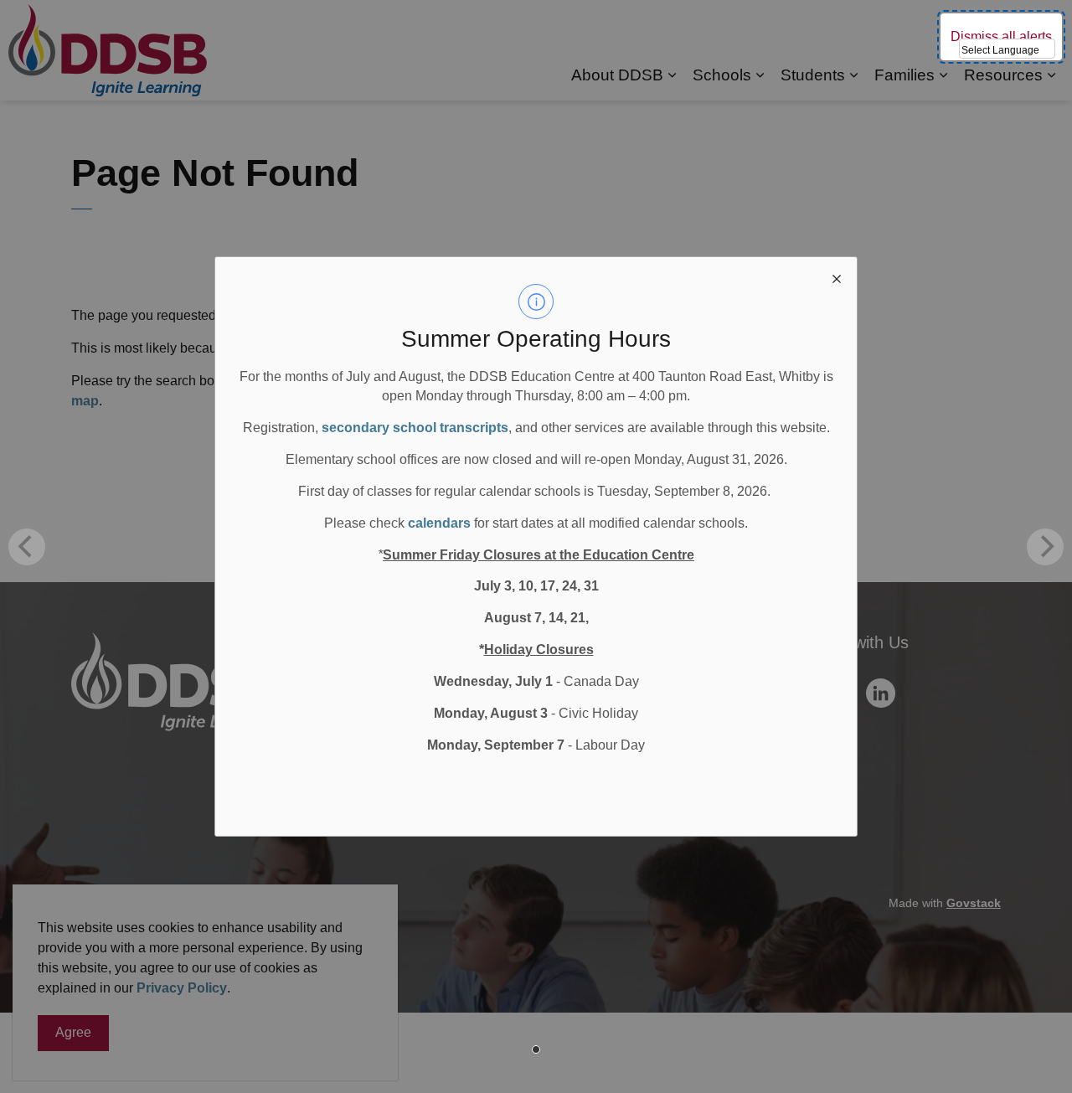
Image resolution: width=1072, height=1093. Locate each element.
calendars (439, 523)
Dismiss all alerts (1001, 36)
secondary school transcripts (415, 427)
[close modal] (837, 277)
